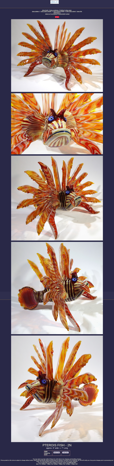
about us (47, 14)
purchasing (54, 14)
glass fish (79, 11)
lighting (62, 10)
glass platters (35, 11)
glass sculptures (54, 10)
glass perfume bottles (59, 11)
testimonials (61, 14)
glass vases (69, 10)
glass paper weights (46, 11)
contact (67, 14)
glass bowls (45, 10)
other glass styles (70, 11)
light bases (56, 12)
